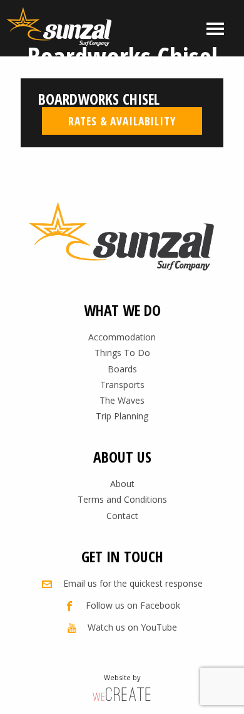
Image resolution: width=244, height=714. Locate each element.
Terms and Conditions (122, 499)
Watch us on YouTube (132, 627)
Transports (122, 385)
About (122, 484)
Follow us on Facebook (133, 605)
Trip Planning (122, 416)
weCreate (122, 693)
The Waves (122, 400)
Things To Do (122, 353)
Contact (122, 516)
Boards (122, 369)
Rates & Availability (122, 121)
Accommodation (122, 337)
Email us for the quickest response (133, 583)
